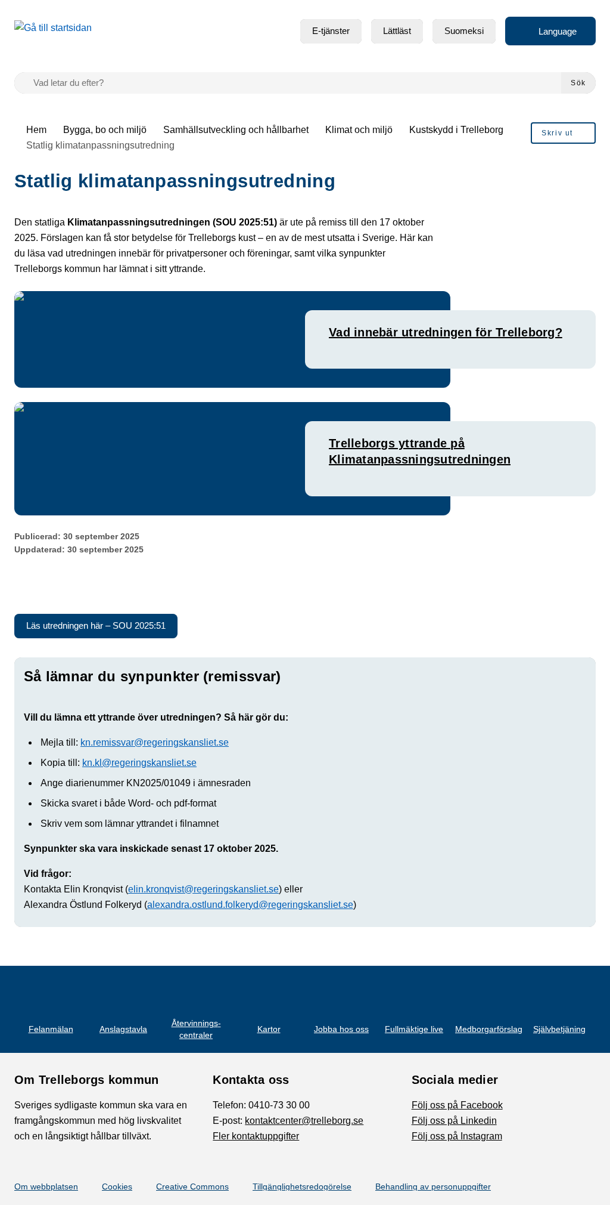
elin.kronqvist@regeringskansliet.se (203, 889)
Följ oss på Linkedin (454, 1121)
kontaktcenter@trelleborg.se (304, 1121)
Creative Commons (192, 1186)
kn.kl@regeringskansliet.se (139, 763)
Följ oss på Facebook (457, 1105)
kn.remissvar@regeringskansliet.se (154, 742)
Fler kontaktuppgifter (256, 1136)
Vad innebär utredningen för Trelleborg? (445, 332)
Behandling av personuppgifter (433, 1186)
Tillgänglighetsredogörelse (302, 1186)
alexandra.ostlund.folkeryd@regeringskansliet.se (250, 905)
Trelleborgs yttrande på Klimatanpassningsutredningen (420, 451)
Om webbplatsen (46, 1186)
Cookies (117, 1186)
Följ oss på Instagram (457, 1136)
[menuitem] (331, 31)
